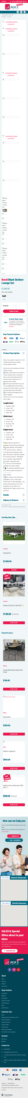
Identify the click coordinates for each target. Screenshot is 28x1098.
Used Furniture (5, 1007)
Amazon (5, 601)
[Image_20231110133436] (11, 87)
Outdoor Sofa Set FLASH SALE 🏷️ (13, 605)
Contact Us (4, 986)
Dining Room (4, 998)
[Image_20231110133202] (11, 150)
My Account (4, 1039)
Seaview (5, 549)
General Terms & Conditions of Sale (10, 1017)
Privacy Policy (11, 1083)
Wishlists (4, 1041)
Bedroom (4, 995)
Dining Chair (6, 717)
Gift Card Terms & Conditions (8, 1032)
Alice (4, 747)
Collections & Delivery (7, 1029)
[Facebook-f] (10, 970)
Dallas (4, 713)
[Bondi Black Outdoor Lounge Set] (11, 23)
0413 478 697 (5, 831)
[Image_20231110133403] (11, 105)
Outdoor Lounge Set (9, 751)
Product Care (5, 1027)
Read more (14, 570)
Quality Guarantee (6, 1022)
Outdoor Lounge (21, 506)
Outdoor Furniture (12, 506)
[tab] (14, 353)
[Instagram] (14, 970)
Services (4, 983)
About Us (4, 981)
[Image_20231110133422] (11, 187)
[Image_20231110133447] (11, 124)
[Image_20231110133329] (11, 168)
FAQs (3, 1015)
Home (3, 979)
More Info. (11, 326)
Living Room (4, 993)
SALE (3, 1005)
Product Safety (5, 1024)
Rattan (5, 666)
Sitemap (4, 1083)
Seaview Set (7, 553)
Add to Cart (15, 311)
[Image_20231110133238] (11, 42)
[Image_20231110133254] (11, 61)
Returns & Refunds (6, 1019)
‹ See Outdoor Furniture (7, 15)
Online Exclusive (5, 1003)
